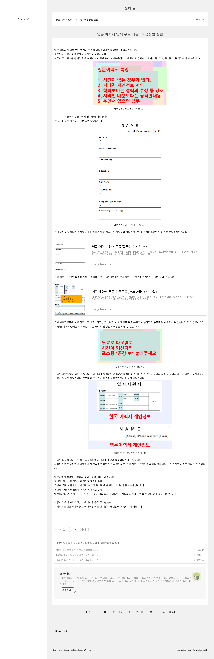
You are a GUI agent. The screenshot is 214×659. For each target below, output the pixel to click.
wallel (204, 650)
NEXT (171, 611)
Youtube (81, 650)
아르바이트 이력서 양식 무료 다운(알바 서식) (76, 560)
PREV (87, 611)
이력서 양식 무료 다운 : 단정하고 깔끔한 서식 (76, 550)
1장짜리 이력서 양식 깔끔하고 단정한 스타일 (76, 555)
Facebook (73, 650)
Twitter (66, 650)
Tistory (189, 650)
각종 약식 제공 (92, 543)
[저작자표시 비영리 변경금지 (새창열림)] (85, 529)
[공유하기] (64, 529)
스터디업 (23, 19)
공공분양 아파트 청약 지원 (70, 543)
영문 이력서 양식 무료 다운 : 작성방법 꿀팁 (77, 19)
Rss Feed (56, 650)
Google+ (88, 650)
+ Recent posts (60, 631)
